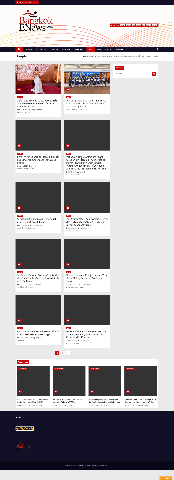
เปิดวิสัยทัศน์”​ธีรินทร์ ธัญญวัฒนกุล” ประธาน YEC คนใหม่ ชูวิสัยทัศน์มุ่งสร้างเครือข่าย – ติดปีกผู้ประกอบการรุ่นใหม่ (87, 222)
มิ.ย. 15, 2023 (72, 228)
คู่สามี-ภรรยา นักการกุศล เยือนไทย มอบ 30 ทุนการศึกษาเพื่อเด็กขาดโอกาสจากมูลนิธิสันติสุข (38, 160)
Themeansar (104, 465)
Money (148, 25)
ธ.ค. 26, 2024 (24, 225)
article (122, 25)
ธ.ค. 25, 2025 (72, 107)
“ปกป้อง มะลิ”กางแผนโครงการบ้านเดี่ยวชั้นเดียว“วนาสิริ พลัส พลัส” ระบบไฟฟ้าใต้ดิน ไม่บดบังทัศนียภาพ (38, 278)
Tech (99, 49)
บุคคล (91, 49)
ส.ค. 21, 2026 (95, 405)
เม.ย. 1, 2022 (72, 284)
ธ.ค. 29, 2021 (72, 341)
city (134, 25)
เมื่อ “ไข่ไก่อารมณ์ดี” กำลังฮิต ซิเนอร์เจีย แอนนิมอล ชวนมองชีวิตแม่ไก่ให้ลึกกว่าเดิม (32, 402)
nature (139, 25)
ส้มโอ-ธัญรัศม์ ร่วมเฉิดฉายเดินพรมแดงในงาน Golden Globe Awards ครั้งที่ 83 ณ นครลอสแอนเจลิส (37, 103)
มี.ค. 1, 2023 (23, 284)
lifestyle (128, 25)
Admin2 (83, 107)
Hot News (28, 49)
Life (143, 25)
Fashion (154, 25)
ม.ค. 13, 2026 (23, 110)
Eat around (66, 49)
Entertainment (41, 49)
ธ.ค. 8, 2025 (23, 166)
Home (85, 56)
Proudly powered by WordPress (76, 465)
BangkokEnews (36, 110)
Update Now (22, 368)
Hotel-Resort (79, 49)
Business (108, 49)
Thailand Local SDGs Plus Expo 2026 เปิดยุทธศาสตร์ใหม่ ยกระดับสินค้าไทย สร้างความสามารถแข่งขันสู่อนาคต (140, 402)
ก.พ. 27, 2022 (23, 338)
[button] (157, 49)
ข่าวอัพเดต (119, 49)
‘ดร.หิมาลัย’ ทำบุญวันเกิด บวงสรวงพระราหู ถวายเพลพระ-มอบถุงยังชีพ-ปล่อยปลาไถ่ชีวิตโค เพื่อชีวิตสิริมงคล (86, 334)
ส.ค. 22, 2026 (23, 405)
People (20, 97)
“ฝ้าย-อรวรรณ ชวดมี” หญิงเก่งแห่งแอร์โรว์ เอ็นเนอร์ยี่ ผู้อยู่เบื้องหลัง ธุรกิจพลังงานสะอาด (86, 278)
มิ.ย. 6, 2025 (72, 172)
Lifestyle (55, 49)
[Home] (19, 49)
